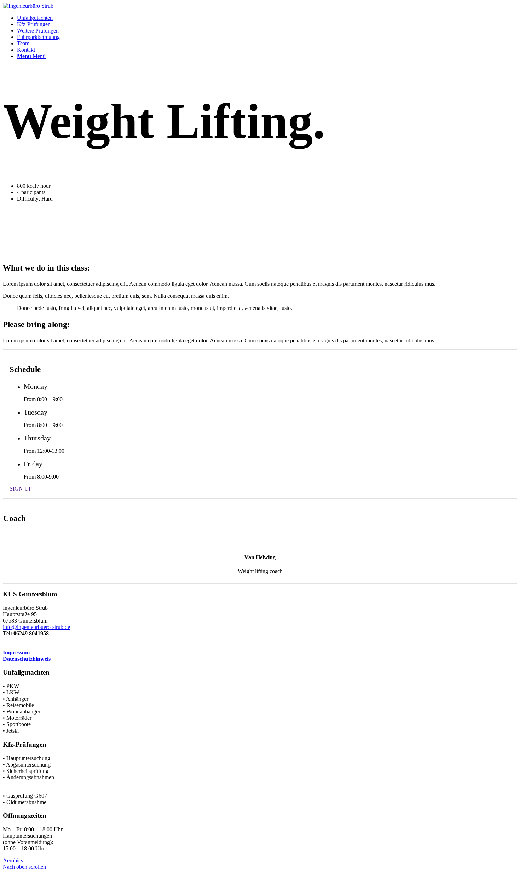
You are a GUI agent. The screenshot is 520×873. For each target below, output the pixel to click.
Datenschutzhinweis (27, 659)
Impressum (16, 652)
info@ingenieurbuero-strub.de (36, 627)
